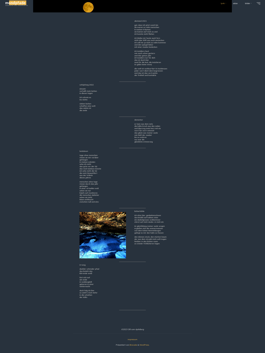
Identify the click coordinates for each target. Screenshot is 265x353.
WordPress (144, 345)
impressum (132, 339)
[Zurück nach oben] (257, 345)
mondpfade (15, 2)
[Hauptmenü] (258, 3)
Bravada (133, 345)
